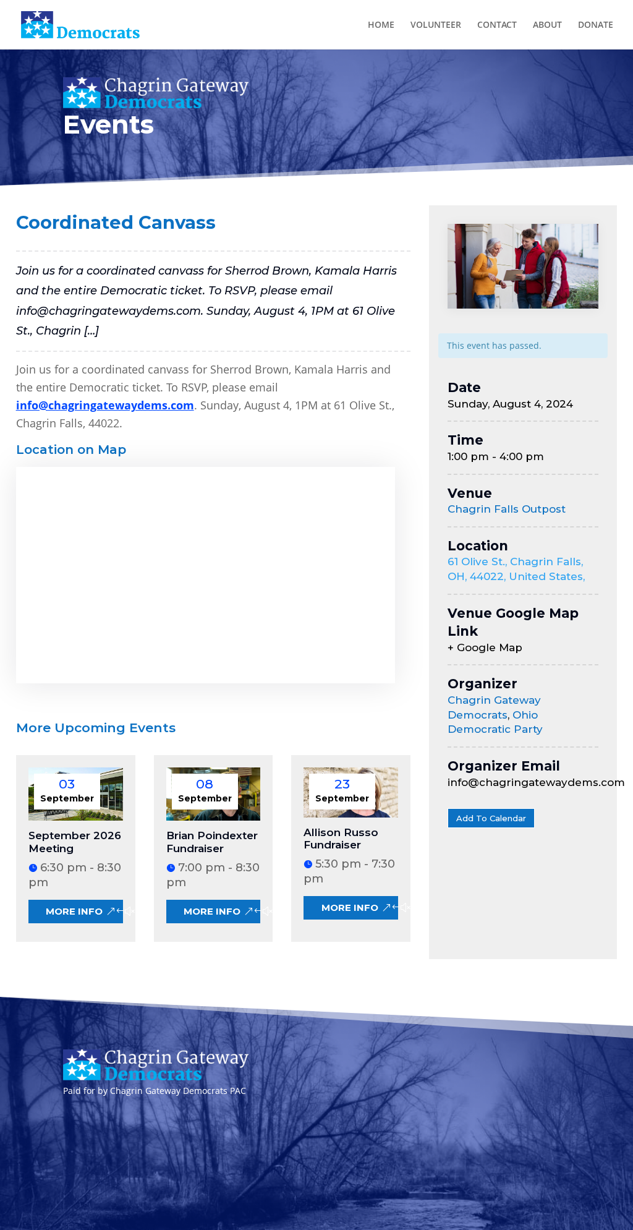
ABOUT (547, 25)
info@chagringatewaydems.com (105, 405)
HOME (381, 25)
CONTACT (497, 25)
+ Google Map (485, 647)
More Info (74, 911)
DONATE (595, 25)
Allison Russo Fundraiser (341, 838)
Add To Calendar (491, 818)
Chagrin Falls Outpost (507, 509)
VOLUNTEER (435, 25)
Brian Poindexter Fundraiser (212, 841)
